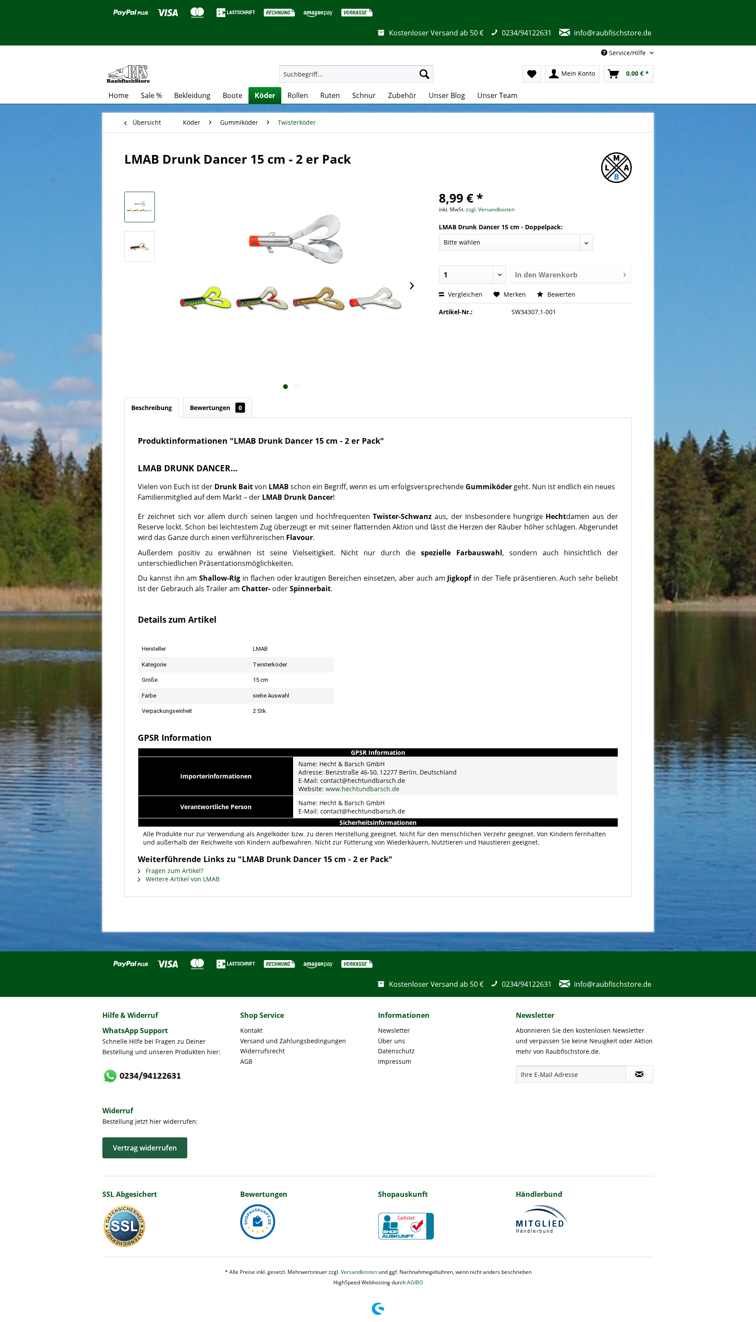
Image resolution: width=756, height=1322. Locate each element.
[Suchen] (424, 74)
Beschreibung (151, 407)
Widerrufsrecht (262, 1051)
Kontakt (251, 1030)
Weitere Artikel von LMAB (182, 879)
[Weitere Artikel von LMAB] (616, 167)
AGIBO (415, 1282)
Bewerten (560, 294)
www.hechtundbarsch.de (362, 789)
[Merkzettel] (531, 74)
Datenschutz (396, 1051)
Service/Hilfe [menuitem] (627, 53)
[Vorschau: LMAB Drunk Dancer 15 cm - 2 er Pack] (139, 207)
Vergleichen (464, 294)
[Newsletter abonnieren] (639, 1074)
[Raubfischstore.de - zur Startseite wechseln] (128, 74)
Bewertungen (216, 407)
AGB (246, 1061)
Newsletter (394, 1030)
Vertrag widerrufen (145, 1148)
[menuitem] (356, 74)
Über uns (391, 1041)
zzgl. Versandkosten (490, 209)
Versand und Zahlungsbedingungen (293, 1041)
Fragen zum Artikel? (173, 870)
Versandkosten (359, 1272)
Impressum (394, 1061)
